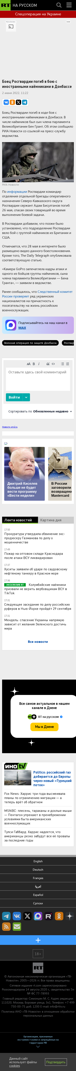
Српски (38, 903)
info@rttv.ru (57, 1006)
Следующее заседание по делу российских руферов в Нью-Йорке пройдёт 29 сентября (37, 606)
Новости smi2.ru (10, 426)
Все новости (38, 641)
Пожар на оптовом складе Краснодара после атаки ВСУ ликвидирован (33, 555)
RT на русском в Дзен (69, 916)
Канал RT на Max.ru (38, 916)
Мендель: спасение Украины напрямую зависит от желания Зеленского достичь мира (35, 624)
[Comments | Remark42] (38, 388)
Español (38, 895)
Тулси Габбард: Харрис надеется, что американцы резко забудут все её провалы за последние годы (37, 835)
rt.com (37, 985)
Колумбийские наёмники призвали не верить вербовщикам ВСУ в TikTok (35, 588)
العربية (38, 886)
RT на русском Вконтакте (17, 916)
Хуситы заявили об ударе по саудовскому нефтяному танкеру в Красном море (35, 571)
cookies (14, 1065)
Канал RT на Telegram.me (6, 916)
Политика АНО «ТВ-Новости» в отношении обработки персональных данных (38, 1013)
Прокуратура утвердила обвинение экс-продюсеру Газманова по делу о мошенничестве (34, 537)
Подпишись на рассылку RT (17, 926)
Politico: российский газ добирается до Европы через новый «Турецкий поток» (52, 778)
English (38, 861)
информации (17, 191)
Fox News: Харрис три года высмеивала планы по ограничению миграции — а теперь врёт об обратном (34, 797)
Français (38, 878)
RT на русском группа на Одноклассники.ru (59, 916)
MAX (22, 327)
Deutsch (38, 870)
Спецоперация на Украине (38, 13)
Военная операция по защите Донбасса (30, 343)
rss (6, 926)
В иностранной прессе (16, 766)
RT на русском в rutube (48, 916)
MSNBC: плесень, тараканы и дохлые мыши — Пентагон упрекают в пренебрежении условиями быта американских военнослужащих (38, 816)
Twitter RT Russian (27, 916)
